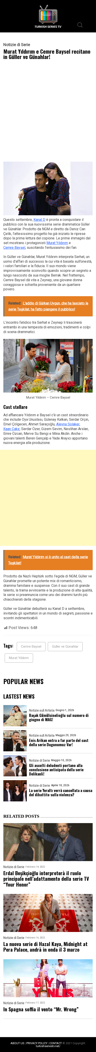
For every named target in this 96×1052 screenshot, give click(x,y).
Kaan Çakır (11, 429)
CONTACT (55, 1043)
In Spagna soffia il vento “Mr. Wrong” (41, 1009)
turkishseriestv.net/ (48, 1046)
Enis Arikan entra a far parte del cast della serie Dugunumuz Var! (58, 742)
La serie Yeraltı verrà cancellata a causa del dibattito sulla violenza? (60, 792)
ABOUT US (17, 1043)
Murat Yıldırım (57, 243)
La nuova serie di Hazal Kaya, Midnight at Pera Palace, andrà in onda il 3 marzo (45, 947)
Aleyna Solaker (67, 424)
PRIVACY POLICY (36, 1043)
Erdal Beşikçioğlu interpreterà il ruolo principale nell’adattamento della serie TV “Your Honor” (46, 878)
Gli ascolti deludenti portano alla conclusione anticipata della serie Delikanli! (56, 769)
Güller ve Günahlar (65, 646)
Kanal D (39, 220)
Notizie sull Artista (41, 710)
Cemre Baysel (14, 247)
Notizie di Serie (16, 44)
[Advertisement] (48, 112)
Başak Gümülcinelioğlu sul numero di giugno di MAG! (59, 717)
